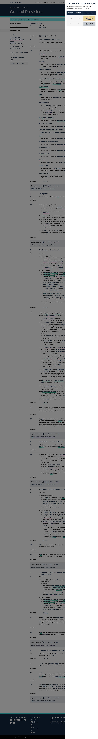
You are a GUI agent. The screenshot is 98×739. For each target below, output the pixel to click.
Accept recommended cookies (89, 18)
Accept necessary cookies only (89, 24)
